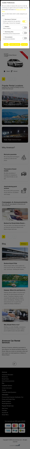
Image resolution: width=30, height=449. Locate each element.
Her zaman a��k (24, 21)
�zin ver (24, 27)
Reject (6, 44)
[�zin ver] (24, 27)
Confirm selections (15, 44)
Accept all (24, 44)
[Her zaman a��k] (24, 21)
